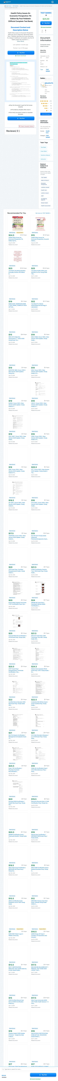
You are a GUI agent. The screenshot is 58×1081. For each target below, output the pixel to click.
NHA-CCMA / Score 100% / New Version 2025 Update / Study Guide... (40, 338)
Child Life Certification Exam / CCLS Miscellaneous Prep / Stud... (39, 770)
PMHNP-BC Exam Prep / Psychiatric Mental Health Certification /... (38, 604)
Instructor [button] (43, 159)
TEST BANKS (15, 6)
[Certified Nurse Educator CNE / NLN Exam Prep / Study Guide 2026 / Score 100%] (17, 688)
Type (41, 69)
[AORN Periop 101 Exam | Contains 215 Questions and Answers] (40, 920)
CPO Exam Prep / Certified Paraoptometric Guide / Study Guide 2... (17, 571)
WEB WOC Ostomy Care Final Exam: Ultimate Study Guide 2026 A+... (39, 902)
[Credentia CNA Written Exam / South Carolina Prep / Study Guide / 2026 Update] (40, 688)
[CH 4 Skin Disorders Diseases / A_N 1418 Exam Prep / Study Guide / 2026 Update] (40, 721)
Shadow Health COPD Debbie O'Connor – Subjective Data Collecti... (17, 1035)
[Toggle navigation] (52, 2)
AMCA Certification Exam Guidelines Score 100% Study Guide (17, 902)
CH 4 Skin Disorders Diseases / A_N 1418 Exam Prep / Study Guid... (39, 736)
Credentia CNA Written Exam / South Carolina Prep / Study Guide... (39, 703)
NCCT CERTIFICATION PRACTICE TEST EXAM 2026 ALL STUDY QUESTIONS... (18, 968)
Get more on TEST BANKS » (43, 213)
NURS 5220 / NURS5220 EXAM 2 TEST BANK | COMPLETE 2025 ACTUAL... (18, 305)
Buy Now (22, 52)
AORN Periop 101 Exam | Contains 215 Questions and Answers (39, 935)
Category (42, 135)
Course (42, 131)
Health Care (8, 6)
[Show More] (20, 41)
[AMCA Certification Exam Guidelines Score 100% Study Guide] (17, 886)
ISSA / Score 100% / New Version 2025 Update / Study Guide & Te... (39, 371)
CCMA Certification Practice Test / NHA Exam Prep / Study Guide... (39, 571)
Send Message (46, 114)
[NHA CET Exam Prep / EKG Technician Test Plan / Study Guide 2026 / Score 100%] (40, 621)
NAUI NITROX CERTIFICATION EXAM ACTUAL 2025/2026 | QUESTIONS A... (39, 1035)
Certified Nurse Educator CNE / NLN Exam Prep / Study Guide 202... (17, 703)
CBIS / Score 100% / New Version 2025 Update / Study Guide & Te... (17, 471)
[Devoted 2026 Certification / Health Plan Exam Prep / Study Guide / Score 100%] (17, 787)
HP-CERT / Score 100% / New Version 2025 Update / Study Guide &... (17, 504)
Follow (49, 78)
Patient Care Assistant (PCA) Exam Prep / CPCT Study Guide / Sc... (40, 670)
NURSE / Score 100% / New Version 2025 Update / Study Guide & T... (17, 404)
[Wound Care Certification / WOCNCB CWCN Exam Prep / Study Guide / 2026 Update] (40, 820)
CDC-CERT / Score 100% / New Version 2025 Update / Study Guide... (17, 438)
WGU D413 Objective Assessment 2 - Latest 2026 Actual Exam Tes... (16, 338)
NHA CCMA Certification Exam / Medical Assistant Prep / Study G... (40, 869)
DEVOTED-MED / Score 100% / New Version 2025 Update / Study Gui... (17, 371)
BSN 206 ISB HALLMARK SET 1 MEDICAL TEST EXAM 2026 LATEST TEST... (39, 968)
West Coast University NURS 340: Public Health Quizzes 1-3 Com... (39, 1001)
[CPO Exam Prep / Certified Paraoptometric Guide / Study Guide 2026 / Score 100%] (17, 555)
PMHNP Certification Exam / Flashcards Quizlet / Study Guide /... (18, 836)
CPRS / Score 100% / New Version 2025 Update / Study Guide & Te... (39, 438)
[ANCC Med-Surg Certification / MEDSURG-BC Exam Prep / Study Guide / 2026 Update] (17, 853)
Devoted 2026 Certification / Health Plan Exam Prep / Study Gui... (17, 803)
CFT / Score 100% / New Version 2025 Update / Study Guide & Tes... (40, 471)
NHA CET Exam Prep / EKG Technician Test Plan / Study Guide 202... (39, 637)
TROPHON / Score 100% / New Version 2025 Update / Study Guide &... (17, 537)
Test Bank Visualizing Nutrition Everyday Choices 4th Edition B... (17, 272)
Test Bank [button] (43, 147)
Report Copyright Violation (27, 126)
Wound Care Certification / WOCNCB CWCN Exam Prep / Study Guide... (39, 836)
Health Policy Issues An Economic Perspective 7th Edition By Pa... (16, 239)
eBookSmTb (49, 83)
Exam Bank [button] (44, 151)
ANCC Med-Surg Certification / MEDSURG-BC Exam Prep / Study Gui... (17, 869)
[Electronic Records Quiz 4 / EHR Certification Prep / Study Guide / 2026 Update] (40, 787)
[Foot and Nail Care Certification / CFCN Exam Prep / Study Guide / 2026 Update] (17, 621)
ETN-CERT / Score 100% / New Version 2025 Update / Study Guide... (39, 504)
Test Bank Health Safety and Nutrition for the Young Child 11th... (39, 272)
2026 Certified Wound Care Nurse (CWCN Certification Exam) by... (16, 1001)
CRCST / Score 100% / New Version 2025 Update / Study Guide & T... (39, 404)
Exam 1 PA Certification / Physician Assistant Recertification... (15, 770)
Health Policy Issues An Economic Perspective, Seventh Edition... (40, 239)
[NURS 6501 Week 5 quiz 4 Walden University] (17, 920)
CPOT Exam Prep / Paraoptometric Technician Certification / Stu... (16, 670)
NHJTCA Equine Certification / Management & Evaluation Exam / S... (17, 736)
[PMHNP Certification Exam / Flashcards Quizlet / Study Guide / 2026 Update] (17, 820)
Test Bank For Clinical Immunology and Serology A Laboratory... (39, 305)
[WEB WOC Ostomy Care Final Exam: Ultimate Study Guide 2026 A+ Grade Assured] (40, 886)
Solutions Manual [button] (45, 155)
